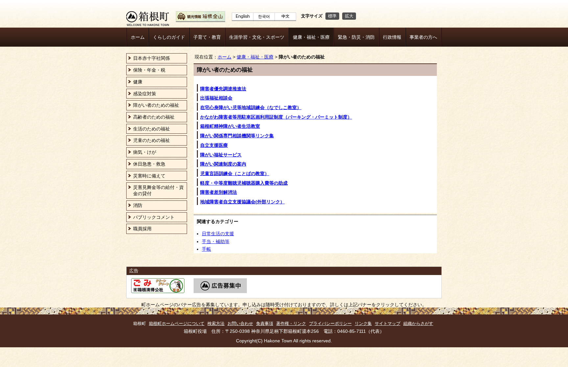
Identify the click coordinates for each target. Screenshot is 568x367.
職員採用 (142, 228)
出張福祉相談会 (216, 98)
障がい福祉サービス (221, 154)
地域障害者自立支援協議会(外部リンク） (242, 201)
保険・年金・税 (149, 70)
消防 (137, 205)
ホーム (138, 37)
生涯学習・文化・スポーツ (256, 37)
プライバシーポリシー (330, 323)
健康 (137, 81)
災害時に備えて (149, 175)
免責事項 (264, 323)
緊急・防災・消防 (356, 37)
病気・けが (144, 152)
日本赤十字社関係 (151, 58)
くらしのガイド (169, 37)
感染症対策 (144, 93)
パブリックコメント (154, 217)
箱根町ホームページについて (176, 323)
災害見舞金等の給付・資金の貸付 (158, 190)
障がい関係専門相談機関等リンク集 (237, 135)
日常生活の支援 (218, 233)
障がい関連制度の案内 (223, 164)
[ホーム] (147, 24)
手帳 (206, 249)
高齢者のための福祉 (154, 117)
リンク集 (363, 323)
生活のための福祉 (151, 128)
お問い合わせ (240, 323)
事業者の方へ (423, 37)
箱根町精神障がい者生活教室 (230, 126)
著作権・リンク (291, 323)
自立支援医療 (214, 145)
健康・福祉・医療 (311, 37)
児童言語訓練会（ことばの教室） (234, 173)
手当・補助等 (215, 241)
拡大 (349, 15)
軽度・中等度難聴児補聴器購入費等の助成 (244, 183)
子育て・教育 (207, 37)
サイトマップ (387, 323)
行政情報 (392, 37)
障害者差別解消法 (218, 192)
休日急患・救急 (149, 164)
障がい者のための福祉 (156, 105)
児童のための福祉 (151, 140)
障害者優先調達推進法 (223, 88)
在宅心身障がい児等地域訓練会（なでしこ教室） (250, 107)
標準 (332, 15)
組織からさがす (418, 323)
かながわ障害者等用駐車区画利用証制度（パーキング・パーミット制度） (276, 117)
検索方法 (216, 323)
